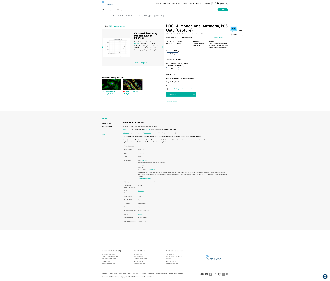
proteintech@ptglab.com (108, 263)
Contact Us (104, 273)
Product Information (107, 126)
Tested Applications (107, 123)
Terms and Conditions (133, 273)
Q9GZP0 (140, 214)
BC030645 (152, 169)
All (110, 26)
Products (109, 16)
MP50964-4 (126, 133)
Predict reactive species (145, 178)
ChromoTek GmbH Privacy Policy (110, 276)
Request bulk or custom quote (184, 89)
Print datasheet (107, 131)
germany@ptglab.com (172, 263)
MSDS (103, 134)
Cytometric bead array (119, 26)
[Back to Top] (319, 276)
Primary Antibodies (118, 16)
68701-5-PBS (147, 133)
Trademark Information (148, 273)
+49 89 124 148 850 (171, 261)
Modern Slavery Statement (176, 273)
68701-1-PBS (147, 129)
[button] (325, 276)
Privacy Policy (113, 273)
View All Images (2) (141, 63)
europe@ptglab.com (139, 263)
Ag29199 (144, 160)
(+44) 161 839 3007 (139, 261)
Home (103, 16)
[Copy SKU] (183, 66)
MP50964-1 (137, 44)
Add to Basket (172, 94)
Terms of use (122, 273)
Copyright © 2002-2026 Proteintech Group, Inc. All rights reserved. (138, 276)
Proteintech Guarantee (172, 101)
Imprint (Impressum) (161, 273)
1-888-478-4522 (106, 261)
